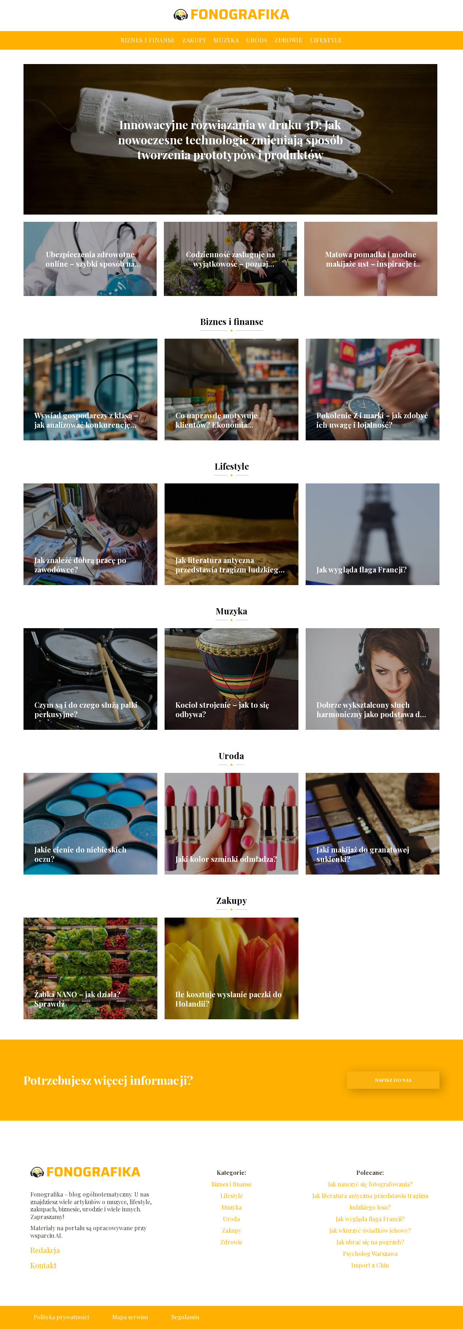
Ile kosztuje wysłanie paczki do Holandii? (228, 999)
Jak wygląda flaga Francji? (362, 569)
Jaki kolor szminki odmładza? (226, 859)
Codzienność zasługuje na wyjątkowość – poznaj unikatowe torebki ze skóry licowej (230, 259)
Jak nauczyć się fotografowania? (370, 1184)
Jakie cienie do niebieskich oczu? (80, 854)
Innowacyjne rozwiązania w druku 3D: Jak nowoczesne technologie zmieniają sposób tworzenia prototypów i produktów (230, 139)
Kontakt (43, 1265)
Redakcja (45, 1250)
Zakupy (194, 40)
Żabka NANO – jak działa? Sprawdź (77, 999)
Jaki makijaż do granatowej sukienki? (363, 854)
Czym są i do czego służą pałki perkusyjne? (85, 709)
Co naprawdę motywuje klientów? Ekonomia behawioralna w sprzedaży (220, 420)
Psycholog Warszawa (370, 1253)
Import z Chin (370, 1265)
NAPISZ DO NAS (393, 1080)
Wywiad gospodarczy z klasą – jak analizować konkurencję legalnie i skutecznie (86, 420)
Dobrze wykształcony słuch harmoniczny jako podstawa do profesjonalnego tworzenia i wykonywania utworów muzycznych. (370, 709)
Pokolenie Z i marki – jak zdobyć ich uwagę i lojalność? (372, 420)
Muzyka (226, 40)
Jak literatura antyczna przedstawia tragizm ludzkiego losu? (229, 564)
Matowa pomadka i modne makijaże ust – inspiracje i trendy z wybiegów (370, 259)
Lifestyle (326, 40)
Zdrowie (289, 40)
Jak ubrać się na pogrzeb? (370, 1242)
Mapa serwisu (130, 1317)
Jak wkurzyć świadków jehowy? (370, 1230)
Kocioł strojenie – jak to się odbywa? (222, 709)
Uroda (256, 40)
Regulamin (185, 1317)
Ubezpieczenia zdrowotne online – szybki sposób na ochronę (90, 259)
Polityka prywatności (61, 1317)
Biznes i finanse (148, 40)
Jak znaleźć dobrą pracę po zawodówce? (80, 564)
